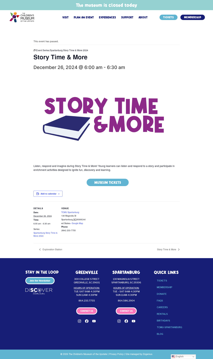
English (179, 356)
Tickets (162, 280)
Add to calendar (48, 193)
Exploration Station (52, 249)
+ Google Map (76, 223)
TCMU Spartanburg (70, 212)
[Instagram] (79, 321)
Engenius (147, 354)
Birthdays (163, 320)
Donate (162, 294)
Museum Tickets (107, 182)
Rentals (162, 314)
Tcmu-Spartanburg (169, 327)
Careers (162, 307)
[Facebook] (86, 321)
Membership (164, 287)
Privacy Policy (116, 354)
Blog (160, 334)
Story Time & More (167, 249)
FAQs (160, 300)
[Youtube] (94, 321)
